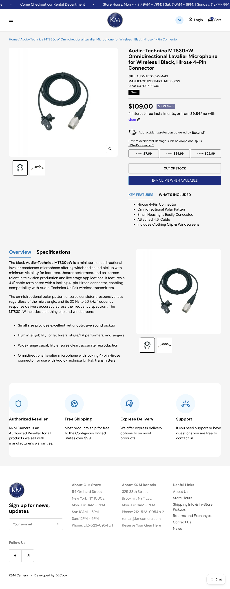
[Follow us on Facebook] (15, 555)
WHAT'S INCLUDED (175, 195)
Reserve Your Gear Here (141, 525)
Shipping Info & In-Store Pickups (192, 507)
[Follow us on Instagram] (27, 555)
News (177, 528)
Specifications (54, 252)
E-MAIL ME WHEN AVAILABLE (174, 180)
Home (13, 39)
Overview (20, 252)
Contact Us (182, 522)
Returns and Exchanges (192, 515)
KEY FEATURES (140, 195)
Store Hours (182, 498)
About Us (180, 491)
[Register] (57, 524)
